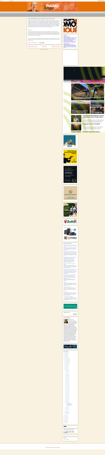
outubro (66, 361)
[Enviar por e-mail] (39, 42)
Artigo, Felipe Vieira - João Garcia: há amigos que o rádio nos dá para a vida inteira (70, 269)
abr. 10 (67, 394)
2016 (65, 421)
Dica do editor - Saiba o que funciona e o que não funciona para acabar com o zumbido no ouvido (70, 246)
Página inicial (44, 46)
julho (66, 365)
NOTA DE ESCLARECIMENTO (68, 296)
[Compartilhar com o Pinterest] (43, 42)
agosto (66, 364)
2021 (65, 415)
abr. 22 (67, 379)
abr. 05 (67, 401)
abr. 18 (67, 384)
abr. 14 (67, 389)
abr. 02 (67, 408)
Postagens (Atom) (45, 49)
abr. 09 (67, 396)
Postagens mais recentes (32, 46)
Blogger (58, 447)
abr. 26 (67, 374)
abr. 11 (67, 393)
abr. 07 (67, 398)
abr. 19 (67, 383)
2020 (65, 416)
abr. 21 (67, 380)
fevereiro (66, 412)
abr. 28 (67, 371)
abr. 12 (67, 392)
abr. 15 (67, 388)
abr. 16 (67, 387)
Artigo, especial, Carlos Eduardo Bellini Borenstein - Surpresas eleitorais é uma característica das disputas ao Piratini (69, 276)
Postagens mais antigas (56, 46)
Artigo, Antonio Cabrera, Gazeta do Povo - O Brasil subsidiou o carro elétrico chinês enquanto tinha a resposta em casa (70, 258)
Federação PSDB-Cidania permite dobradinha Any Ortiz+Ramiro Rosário (41, 18)
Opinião (65, 282)
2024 (65, 355)
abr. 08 (67, 397)
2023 (65, 356)
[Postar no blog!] (40, 42)
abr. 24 (67, 376)
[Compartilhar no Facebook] (42, 42)
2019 (65, 417)
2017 (65, 420)
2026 (65, 352)
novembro (66, 360)
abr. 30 (67, 370)
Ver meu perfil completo (67, 341)
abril (66, 369)
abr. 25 (67, 375)
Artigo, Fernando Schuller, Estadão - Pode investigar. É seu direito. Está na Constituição (70, 252)
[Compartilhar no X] (41, 42)
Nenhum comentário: (34, 42)
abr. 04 (67, 402)
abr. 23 (67, 378)
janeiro (66, 413)
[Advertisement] (47, 14)
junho (66, 366)
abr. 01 (67, 409)
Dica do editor (66, 291)
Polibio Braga (72, 319)
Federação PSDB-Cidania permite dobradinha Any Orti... (69, 404)
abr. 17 (67, 385)
